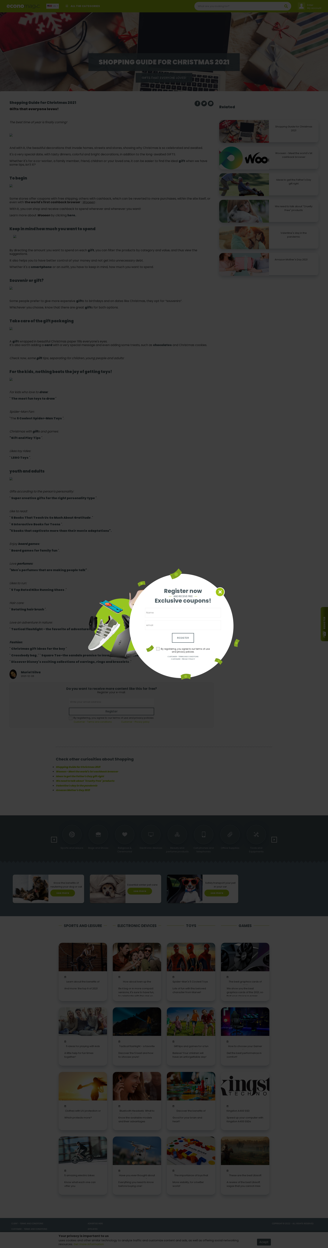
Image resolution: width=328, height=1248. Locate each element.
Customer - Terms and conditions (183, 656)
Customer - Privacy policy (183, 659)
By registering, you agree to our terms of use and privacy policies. (185, 650)
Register (183, 638)
